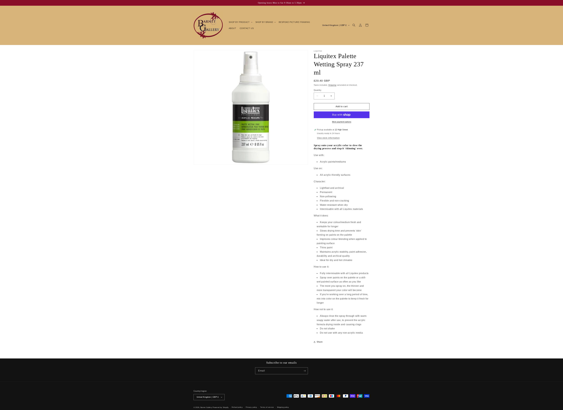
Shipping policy (283, 407)
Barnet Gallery (206, 407)
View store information (328, 138)
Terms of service (267, 407)
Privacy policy (251, 407)
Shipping (332, 85)
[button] (240, 22)
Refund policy (237, 407)
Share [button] (320, 342)
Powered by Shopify (221, 407)
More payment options (341, 122)
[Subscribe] (304, 370)
